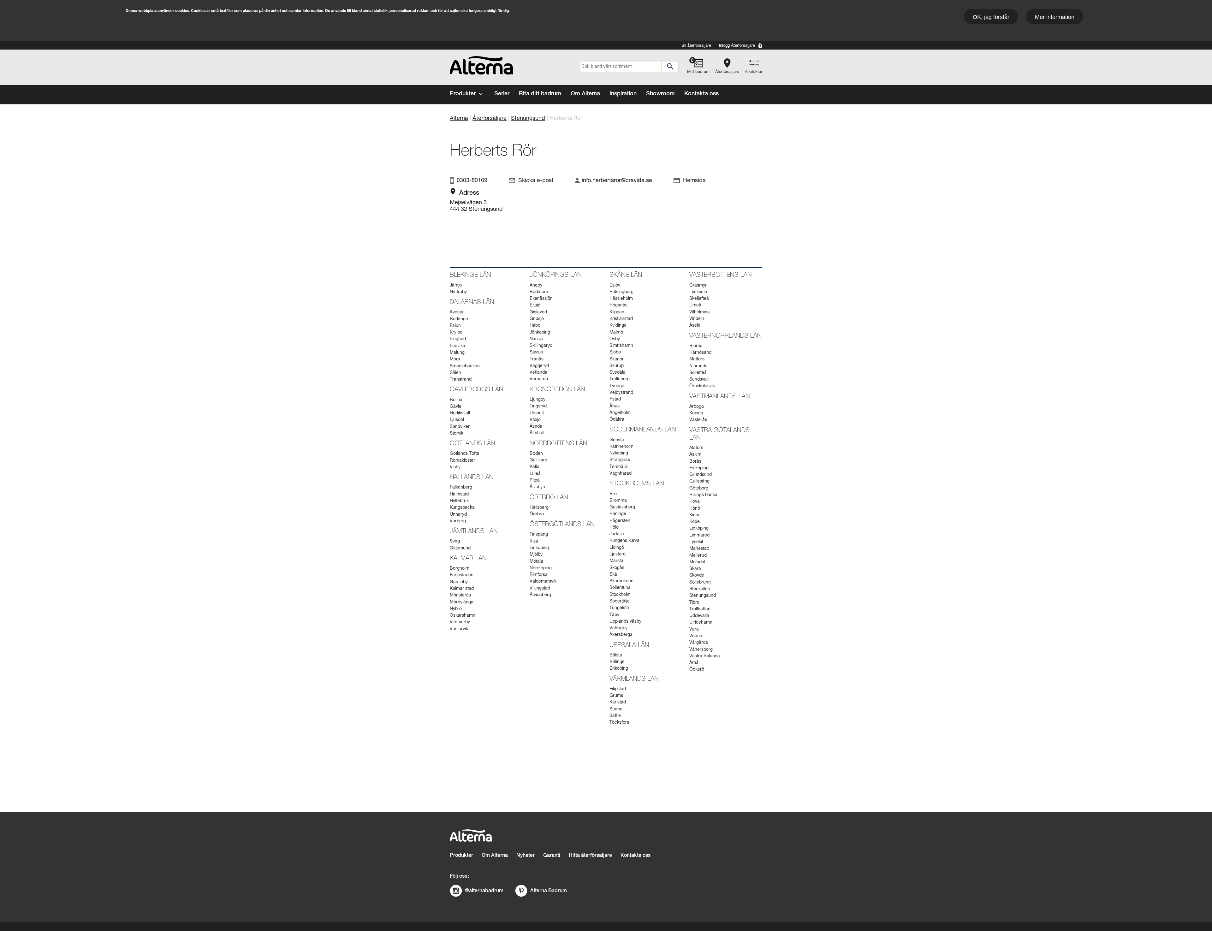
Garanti (551, 855)
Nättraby (458, 292)
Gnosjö (537, 319)
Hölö (614, 527)
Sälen (455, 373)
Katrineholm (621, 446)
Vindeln (696, 319)
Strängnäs (619, 460)
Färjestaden (461, 575)
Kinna (695, 515)
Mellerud (698, 555)
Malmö (616, 332)
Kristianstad (621, 319)
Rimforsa (539, 574)
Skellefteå (699, 298)
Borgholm (459, 568)
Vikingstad (540, 588)
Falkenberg (461, 487)
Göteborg (698, 488)
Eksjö (535, 305)
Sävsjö (536, 352)
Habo (535, 325)
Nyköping (618, 453)
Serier (501, 94)
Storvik (456, 433)
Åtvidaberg (540, 595)
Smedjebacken (465, 366)
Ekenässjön (541, 298)
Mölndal (697, 562)
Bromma (618, 500)
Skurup (616, 366)
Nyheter (525, 855)
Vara (694, 629)
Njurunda (698, 366)
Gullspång (699, 481)
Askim (695, 454)
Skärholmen (621, 581)
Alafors (696, 448)
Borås (695, 461)
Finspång (539, 534)
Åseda (536, 426)
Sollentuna (620, 587)
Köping (696, 413)
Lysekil (696, 542)
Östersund (460, 548)
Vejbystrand (621, 392)
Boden (536, 453)
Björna (696, 346)
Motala (536, 561)
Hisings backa (703, 495)
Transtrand (461, 379)
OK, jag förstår (991, 17)
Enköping (618, 668)
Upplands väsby (625, 621)
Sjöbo (615, 352)
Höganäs (618, 305)
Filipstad (617, 689)
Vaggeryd (539, 366)
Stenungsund (528, 118)
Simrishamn (621, 345)
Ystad (615, 399)
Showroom (660, 94)
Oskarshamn (462, 615)
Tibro (694, 602)
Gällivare (538, 460)
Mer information (1054, 17)
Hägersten (619, 521)
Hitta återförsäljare (590, 855)
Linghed (458, 339)
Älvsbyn (537, 487)
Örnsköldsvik (702, 386)
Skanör (616, 359)
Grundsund (700, 474)
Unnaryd (458, 514)
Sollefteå (698, 373)
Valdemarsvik (543, 581)
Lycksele (698, 292)
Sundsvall (699, 379)
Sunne (615, 709)
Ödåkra (616, 419)
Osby (614, 339)
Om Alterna (585, 94)
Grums (616, 695)
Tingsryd (538, 406)
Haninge (617, 514)
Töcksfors (619, 722)
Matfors (696, 359)
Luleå (535, 473)
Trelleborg (619, 379)
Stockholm (620, 594)
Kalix (534, 467)
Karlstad (617, 702)
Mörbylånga (461, 602)
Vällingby (618, 628)
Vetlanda (538, 372)
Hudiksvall (460, 413)
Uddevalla (699, 616)
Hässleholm (621, 298)
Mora (455, 359)
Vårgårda (698, 642)
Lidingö (616, 547)
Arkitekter (753, 72)
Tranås (537, 359)
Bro (613, 494)
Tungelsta (619, 608)
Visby (455, 467)
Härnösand (700, 352)
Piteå (535, 480)
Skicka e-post (536, 180)
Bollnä (456, 400)
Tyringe (616, 386)
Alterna (459, 118)
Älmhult (537, 433)
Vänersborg (701, 649)
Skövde (696, 575)
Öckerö (696, 669)
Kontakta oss (701, 94)
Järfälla (616, 534)
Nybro (456, 609)
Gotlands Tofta (464, 453)
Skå (613, 574)
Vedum (696, 636)
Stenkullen (699, 589)
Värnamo (539, 379)
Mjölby (536, 554)
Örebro (537, 514)
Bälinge (617, 662)
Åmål (694, 663)
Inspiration (623, 94)
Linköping (539, 548)
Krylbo (456, 332)
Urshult (537, 413)
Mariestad (699, 548)
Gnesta (616, 440)
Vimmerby (460, 622)
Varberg (458, 521)
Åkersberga (621, 634)
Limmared (699, 535)
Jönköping (540, 332)
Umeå (695, 305)
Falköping (699, 468)
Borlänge (459, 319)
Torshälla (618, 467)
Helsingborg (621, 292)
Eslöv (614, 285)
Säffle (615, 716)
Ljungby (537, 399)
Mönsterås (460, 595)
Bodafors (539, 292)
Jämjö (456, 285)
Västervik (459, 629)
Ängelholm (620, 413)
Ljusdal (457, 420)
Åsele (694, 325)
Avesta (456, 312)
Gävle (455, 406)
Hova (694, 501)
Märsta (616, 561)
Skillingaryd (541, 345)
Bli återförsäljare (696, 46)
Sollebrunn (700, 582)
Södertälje (619, 601)
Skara (695, 568)
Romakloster (462, 460)
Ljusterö (617, 554)
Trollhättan (699, 609)
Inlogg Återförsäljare (737, 46)
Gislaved (538, 312)
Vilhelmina (699, 312)
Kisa (534, 541)
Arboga (696, 406)
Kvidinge (618, 325)
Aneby (536, 285)
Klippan (616, 312)
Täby (614, 615)
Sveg (455, 541)
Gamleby (459, 582)
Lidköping (699, 528)
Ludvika (457, 346)
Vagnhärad (620, 473)
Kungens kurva (624, 540)
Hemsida (694, 180)
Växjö (535, 420)
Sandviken (460, 426)
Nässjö (536, 339)
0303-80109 (472, 180)
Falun (455, 325)
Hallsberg (539, 507)
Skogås (616, 568)
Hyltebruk (459, 501)
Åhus (614, 406)
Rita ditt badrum (540, 94)
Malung (457, 352)
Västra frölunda (704, 656)
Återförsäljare (727, 72)
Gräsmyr (698, 285)
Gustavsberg (622, 507)
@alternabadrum (484, 890)
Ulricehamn (700, 622)
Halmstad (459, 494)
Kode (694, 521)
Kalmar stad (462, 588)
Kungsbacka (462, 507)
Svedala (617, 372)
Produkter (463, 94)
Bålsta (615, 655)
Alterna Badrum (548, 890)
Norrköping (541, 568)
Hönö (694, 508)
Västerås (698, 420)
